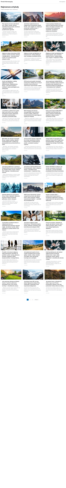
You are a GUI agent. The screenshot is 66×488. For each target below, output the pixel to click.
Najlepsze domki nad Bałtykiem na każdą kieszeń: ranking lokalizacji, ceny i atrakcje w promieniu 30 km (32, 55)
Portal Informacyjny (7, 1)
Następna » (37, 299)
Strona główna (62, 1)
